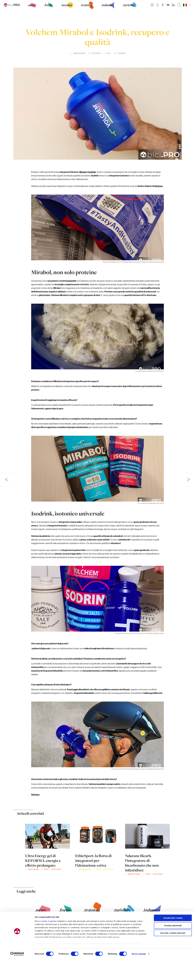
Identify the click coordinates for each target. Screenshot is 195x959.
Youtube (168, 4)
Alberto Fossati (79, 53)
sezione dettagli (127, 943)
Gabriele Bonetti (84, 869)
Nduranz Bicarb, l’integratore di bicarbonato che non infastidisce (142, 862)
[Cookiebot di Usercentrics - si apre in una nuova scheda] (17, 954)
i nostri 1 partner (48, 921)
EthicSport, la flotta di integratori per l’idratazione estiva (93, 860)
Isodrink (92, 172)
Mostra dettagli (139, 954)
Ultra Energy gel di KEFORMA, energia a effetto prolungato (42, 860)
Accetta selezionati (173, 925)
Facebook (162, 4)
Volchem (158, 186)
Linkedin (173, 4)
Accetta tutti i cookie (172, 918)
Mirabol (82, 172)
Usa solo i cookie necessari (172, 933)
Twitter (157, 4)
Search (179, 5)
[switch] (74, 954)
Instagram (152, 4)
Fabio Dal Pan (33, 869)
